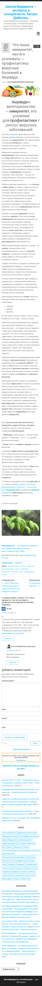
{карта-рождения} (9, 843)
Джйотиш (31, 843)
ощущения (6, 872)
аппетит (23, 566)
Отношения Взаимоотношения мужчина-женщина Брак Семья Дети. (21, 852)
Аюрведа (30, 566)
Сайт (4, 727)
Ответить (8, 639)
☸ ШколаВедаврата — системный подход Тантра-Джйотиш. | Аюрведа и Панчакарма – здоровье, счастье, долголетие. (21, 936)
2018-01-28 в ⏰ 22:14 (9, 613)
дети (32, 861)
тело (33, 875)
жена (4, 864)
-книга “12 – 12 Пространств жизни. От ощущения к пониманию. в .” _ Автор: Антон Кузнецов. (21, 783)
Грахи (24, 843)
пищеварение (29, 572)
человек (16, 879)
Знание (26, 847)
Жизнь (9, 847)
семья (5, 875)
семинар (31, 872)
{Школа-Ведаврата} (10, 840)
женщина (11, 864)
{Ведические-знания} (10, 836)
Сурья (5, 861)
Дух (4, 847)
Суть (10, 861)
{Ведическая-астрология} (27, 833)
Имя (4, 709)
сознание (18, 875)
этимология (25, 879)
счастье (27, 875)
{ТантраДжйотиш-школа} (29, 836)
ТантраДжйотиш (20, 861)
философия (7, 879)
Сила (33, 857)
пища (20, 572)
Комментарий (8, 681)
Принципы (20, 857)
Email (4, 718)
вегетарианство (8, 569)
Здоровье (18, 563)
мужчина (19, 868)
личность (6, 868)
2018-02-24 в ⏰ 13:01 (13, 650)
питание (14, 572)
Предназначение (9, 857)
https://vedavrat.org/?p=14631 (13, 551)
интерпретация (31, 864)
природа (15, 872)
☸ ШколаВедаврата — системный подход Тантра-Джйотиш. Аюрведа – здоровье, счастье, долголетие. (20, 948)
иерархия (20, 864)
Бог (18, 843)
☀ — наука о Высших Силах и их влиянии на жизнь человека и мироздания (21, 899)
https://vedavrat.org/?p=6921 (13, 633)
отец (35, 868)
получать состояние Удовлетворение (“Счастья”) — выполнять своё (19, 487)
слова (11, 875)
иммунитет (6, 572)
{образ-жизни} (13, 566)
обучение (28, 868)
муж (12, 868)
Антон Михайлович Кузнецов (20, 82)
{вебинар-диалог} (25, 840)
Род (27, 857)
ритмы (4, 574)
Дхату (17, 569)
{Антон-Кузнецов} (9, 833)
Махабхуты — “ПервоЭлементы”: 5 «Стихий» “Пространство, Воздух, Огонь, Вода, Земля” (19, 954)
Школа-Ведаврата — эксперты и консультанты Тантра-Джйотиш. (21, 12)
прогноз (23, 872)
